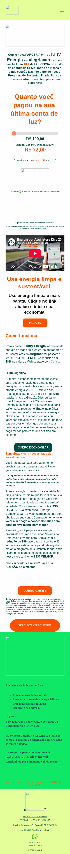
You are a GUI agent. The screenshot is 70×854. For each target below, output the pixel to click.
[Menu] (62, 10)
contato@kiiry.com (35, 845)
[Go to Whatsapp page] (35, 836)
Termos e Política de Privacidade (35, 816)
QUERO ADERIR (35, 590)
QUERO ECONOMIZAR (33, 447)
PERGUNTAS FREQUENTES (34, 625)
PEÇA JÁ (35, 322)
